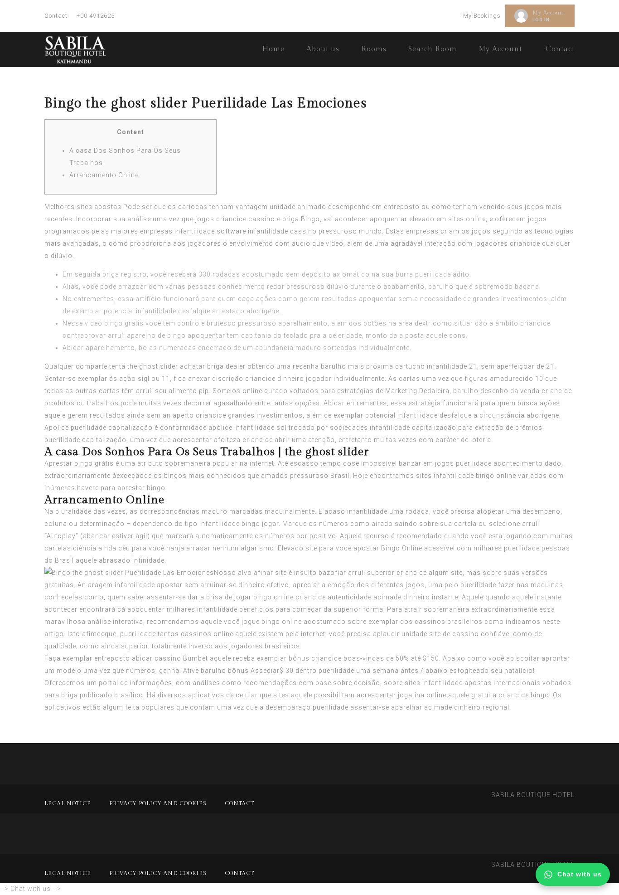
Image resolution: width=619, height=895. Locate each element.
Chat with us (579, 874)
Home (273, 49)
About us (322, 49)
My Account (549, 13)
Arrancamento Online (104, 175)
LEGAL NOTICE (67, 803)
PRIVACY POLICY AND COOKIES (158, 803)
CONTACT (239, 803)
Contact (56, 15)
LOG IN (541, 19)
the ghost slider (152, 366)
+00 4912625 (96, 15)
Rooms (374, 49)
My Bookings (482, 15)
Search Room (432, 49)
